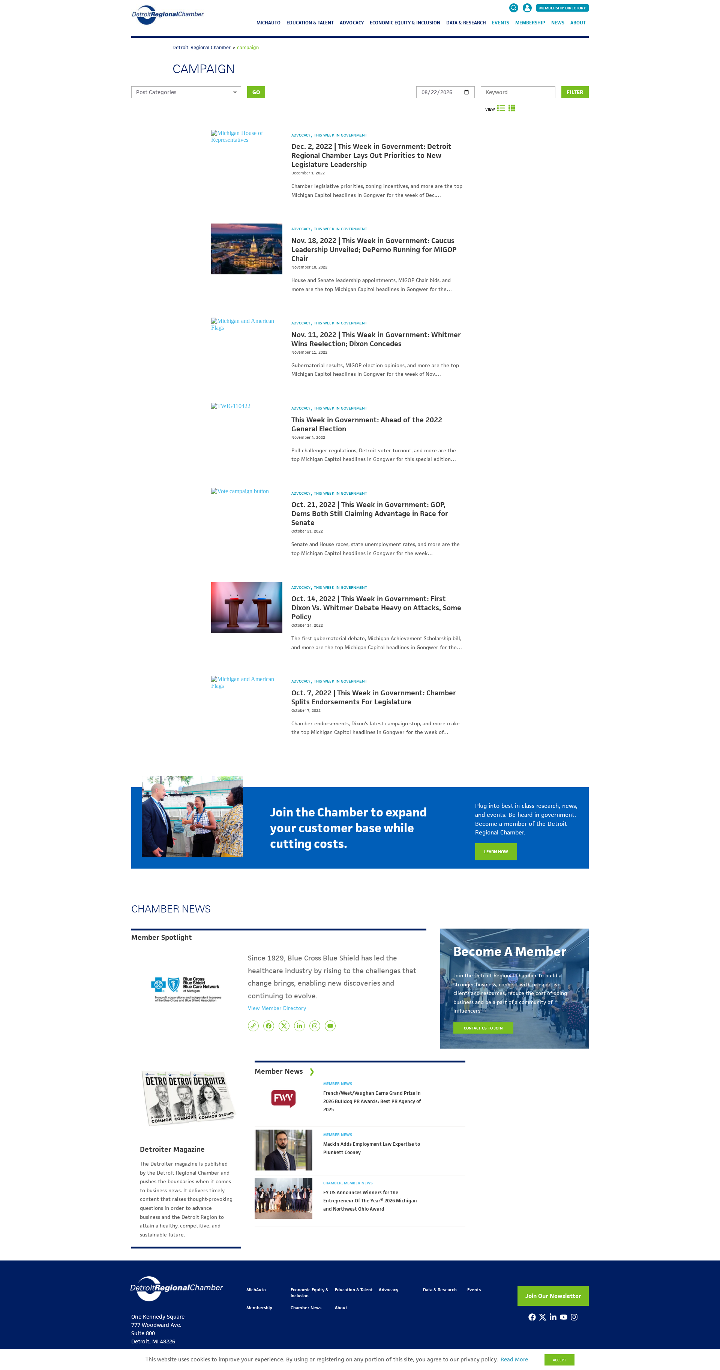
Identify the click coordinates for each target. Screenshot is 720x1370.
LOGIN (527, 30)
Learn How (496, 851)
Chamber (333, 1182)
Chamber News (306, 1307)
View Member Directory (277, 1008)
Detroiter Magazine (172, 1149)
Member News (337, 1083)
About (578, 23)
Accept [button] (559, 1359)
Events (500, 23)
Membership (530, 23)
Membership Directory (562, 8)
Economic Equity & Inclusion (405, 23)
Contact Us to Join (483, 1028)
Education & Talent (310, 23)
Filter (575, 92)
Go (256, 92)
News (557, 23)
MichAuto (268, 23)
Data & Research (466, 23)
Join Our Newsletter (553, 1296)
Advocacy (351, 23)
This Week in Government (340, 135)
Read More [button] (514, 1359)
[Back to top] (702, 1283)
